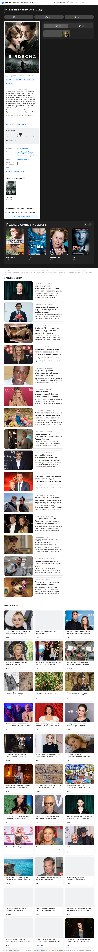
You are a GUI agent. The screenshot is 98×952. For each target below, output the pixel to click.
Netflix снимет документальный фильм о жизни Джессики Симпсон (47, 394)
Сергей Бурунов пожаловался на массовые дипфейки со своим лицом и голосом (48, 288)
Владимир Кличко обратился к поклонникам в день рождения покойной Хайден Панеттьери (48, 479)
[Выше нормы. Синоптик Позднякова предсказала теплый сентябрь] (79, 778)
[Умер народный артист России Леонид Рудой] (49, 624)
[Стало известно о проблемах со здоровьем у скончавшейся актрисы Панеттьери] (18, 624)
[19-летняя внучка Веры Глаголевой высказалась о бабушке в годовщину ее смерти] (79, 871)
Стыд (30, 257)
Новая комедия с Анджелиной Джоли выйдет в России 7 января (48, 436)
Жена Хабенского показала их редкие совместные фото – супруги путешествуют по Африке (48, 500)
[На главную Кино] (7, 2)
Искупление (10, 257)
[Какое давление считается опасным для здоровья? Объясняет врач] (18, 902)
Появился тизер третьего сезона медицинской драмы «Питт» (48, 563)
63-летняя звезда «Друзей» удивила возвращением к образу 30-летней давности (48, 351)
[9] (33, 137)
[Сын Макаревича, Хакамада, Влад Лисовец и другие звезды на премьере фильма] (79, 932)
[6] (24, 137)
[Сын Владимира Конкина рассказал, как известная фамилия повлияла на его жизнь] (49, 902)
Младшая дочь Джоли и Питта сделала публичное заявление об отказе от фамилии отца (47, 521)
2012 (6, 76)
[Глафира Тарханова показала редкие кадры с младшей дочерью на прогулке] (79, 717)
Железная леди (56, 257)
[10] (36, 137)
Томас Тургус (27, 156)
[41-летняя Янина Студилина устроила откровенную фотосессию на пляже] (18, 840)
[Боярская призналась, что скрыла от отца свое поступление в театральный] (79, 809)
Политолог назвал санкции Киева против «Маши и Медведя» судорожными (47, 584)
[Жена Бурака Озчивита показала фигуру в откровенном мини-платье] (18, 778)
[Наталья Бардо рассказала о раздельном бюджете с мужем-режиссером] (18, 932)
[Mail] (3, 2)
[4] (17, 137)
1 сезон (9, 197)
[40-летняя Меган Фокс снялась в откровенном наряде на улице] (18, 809)
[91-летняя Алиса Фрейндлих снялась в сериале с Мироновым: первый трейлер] (79, 686)
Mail (3, 950)
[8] (30, 137)
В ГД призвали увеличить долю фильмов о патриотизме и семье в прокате (46, 542)
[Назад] (85, 224)
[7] (27, 137)
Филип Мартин (22, 148)
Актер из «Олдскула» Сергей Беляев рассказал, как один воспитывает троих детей (48, 415)
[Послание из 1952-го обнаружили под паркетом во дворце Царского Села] (49, 778)
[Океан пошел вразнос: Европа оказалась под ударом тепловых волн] (18, 871)
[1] (8, 137)
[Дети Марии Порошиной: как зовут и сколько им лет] (18, 655)
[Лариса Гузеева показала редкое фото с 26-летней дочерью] (49, 655)
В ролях (8, 152)
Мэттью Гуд (26, 154)
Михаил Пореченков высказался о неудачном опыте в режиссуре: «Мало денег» (47, 457)
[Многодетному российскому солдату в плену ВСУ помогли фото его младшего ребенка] (79, 655)
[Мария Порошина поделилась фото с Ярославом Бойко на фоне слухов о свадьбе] (18, 717)
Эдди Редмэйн (22, 152)
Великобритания (23, 159)
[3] (14, 137)
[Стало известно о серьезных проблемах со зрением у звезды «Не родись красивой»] (49, 840)
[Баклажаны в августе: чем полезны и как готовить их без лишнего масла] (49, 932)
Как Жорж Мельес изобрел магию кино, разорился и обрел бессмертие (47, 330)
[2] (11, 137)
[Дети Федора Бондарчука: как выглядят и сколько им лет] (49, 809)
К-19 (73, 257)
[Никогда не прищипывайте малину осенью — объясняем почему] (49, 686)
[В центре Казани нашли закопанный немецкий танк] (18, 686)
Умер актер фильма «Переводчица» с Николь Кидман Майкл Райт (46, 373)
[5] (21, 137)
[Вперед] (90, 224)
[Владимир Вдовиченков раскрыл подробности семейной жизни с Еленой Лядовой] (79, 624)
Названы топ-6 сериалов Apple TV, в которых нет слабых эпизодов (46, 309)
